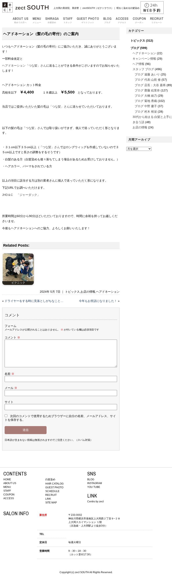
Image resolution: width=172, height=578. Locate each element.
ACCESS (8, 498)
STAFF (7, 490)
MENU (7, 487)
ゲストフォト (88, 20)
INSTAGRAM (94, 483)
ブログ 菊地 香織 (146, 101)
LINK (48, 498)
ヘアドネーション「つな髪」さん (24, 65)
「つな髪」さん (59, 106)
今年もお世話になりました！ (98, 301)
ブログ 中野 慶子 (146, 106)
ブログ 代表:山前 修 (148, 79)
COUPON (8, 494)
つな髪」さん (34, 128)
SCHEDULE (52, 491)
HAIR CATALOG (54, 483)
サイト (9, 402)
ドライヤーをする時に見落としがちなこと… (34, 301)
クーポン (139, 20)
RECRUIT (51, 495)
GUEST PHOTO (54, 487)
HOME (7, 479)
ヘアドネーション (108, 291)
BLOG (90, 479)
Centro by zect (95, 501)
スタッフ (68, 20)
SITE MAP (51, 502)
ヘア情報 (138, 64)
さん (57, 147)
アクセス (122, 20)
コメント (12, 337)
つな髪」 (48, 147)
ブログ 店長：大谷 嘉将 (150, 85)
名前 (9, 373)
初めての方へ (21, 20)
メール (11, 388)
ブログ (107, 20)
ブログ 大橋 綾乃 (146, 95)
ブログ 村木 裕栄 (146, 111)
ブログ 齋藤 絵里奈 (147, 90)
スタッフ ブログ (143, 69)
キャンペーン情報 (144, 58)
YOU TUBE (93, 487)
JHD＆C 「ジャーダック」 (21, 194)
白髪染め (52, 20)
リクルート (157, 20)
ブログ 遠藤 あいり (147, 74)
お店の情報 (88, 291)
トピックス (72, 291)
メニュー (37, 20)
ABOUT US (9, 483)
